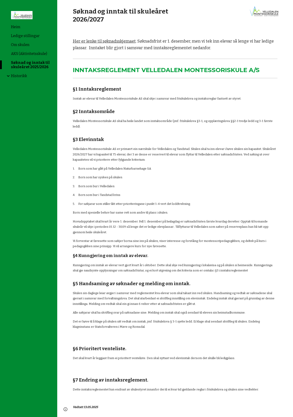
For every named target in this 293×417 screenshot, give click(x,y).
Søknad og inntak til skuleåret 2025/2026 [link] (30, 64)
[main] (130, 15)
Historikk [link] (19, 76)
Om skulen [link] (20, 45)
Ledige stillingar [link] (25, 36)
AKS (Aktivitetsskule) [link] (29, 53)
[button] (287, 6)
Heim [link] (15, 27)
